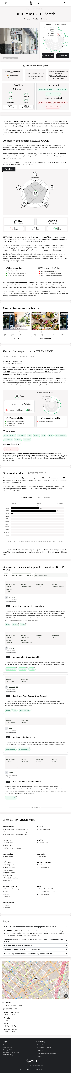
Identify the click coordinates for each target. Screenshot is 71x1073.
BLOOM (16, 339)
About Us (40, 1045)
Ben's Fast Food (45, 339)
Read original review (10, 601)
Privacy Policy (8, 1050)
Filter (6, 575)
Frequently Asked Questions (46, 1054)
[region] (35, 980)
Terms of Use (7, 1047)
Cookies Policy (8, 1055)
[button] (35, 978)
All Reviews (35, 807)
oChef (27, 9)
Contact (39, 1056)
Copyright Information (11, 1052)
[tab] (6, 356)
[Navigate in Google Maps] (66, 996)
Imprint (6, 1045)
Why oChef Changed (44, 1047)
